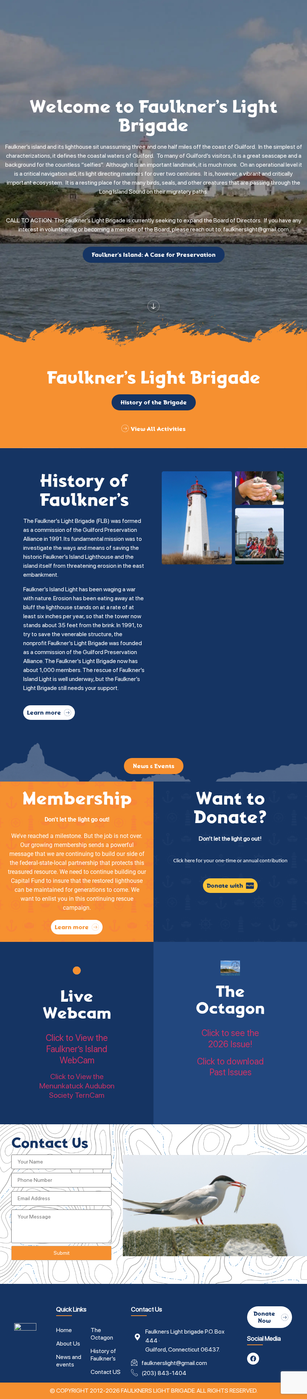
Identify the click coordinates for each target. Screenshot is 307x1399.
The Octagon (230, 1000)
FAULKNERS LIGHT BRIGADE (158, 1390)
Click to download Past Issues (230, 1067)
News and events (68, 1360)
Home (64, 1330)
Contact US (106, 1371)
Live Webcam (77, 1004)
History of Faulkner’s (103, 1354)
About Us (68, 1343)
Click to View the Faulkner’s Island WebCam (77, 1049)
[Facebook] (253, 1359)
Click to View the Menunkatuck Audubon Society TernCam (77, 1086)
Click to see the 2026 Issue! (230, 1038)
